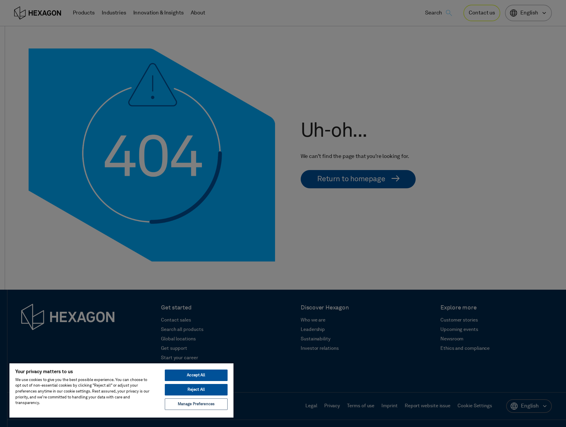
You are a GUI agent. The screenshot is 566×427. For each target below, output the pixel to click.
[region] (121, 390)
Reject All (196, 390)
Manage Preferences (196, 404)
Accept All (196, 375)
